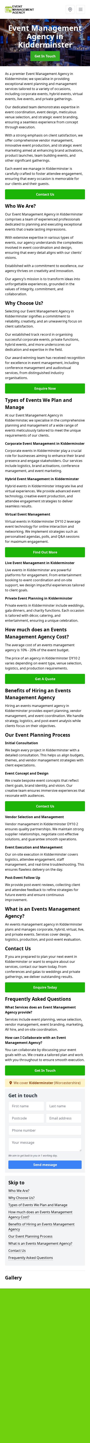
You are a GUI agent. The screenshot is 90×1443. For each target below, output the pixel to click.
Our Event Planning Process (30, 1236)
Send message (45, 1164)
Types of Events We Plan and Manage (37, 1205)
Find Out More (45, 552)
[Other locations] (70, 9)
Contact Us (45, 194)
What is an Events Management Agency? (40, 1243)
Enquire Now (45, 388)
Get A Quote (45, 679)
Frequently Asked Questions (30, 1257)
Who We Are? (18, 1190)
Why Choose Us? (21, 1197)
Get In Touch (45, 56)
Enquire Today (45, 987)
